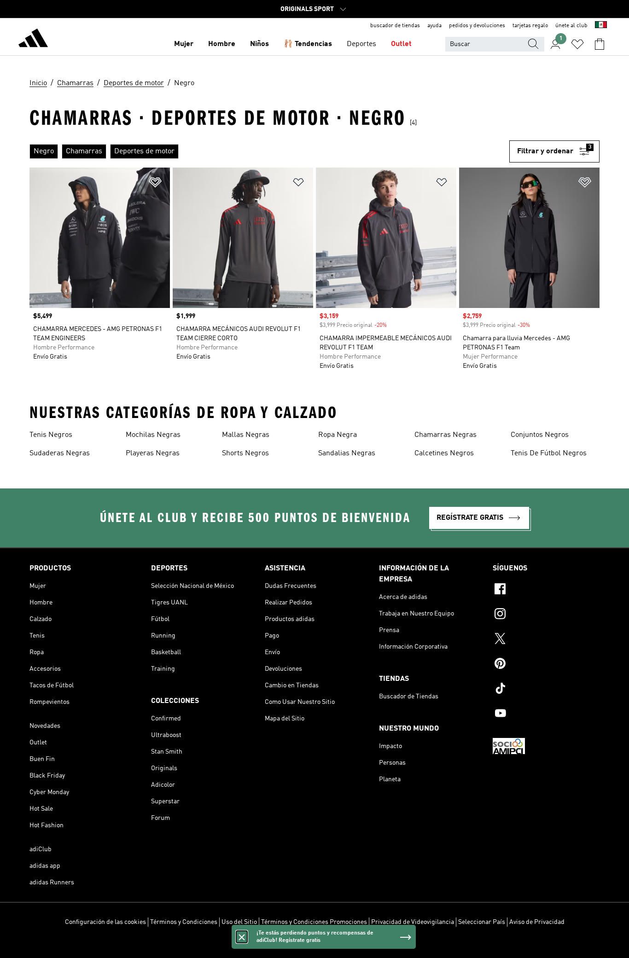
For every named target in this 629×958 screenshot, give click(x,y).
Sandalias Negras (346, 453)
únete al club (571, 26)
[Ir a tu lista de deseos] (577, 44)
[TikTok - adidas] (546, 689)
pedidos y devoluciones (477, 26)
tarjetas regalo (530, 26)
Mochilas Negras (153, 435)
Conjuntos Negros (540, 435)
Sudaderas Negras (59, 453)
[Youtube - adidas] (546, 714)
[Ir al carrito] (599, 44)
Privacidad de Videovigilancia (412, 922)
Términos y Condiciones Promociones (314, 922)
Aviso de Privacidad (537, 922)
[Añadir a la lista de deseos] (155, 184)
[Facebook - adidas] (546, 590)
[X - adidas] (546, 639)
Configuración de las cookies (105, 922)
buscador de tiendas (395, 26)
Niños (259, 44)
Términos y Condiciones (183, 922)
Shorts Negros (245, 453)
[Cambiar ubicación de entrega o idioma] (601, 25)
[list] (269, 151)
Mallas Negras (245, 435)
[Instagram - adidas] (546, 615)
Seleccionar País (481, 922)
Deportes (361, 44)
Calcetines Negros (444, 453)
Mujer (183, 44)
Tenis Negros (50, 435)
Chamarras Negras (445, 435)
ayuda (434, 26)
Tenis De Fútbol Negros (549, 453)
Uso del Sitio (239, 922)
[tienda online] (33, 40)
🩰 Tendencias (308, 44)
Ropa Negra (337, 435)
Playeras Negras (153, 453)
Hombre (221, 44)
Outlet (401, 44)
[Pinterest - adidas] (546, 664)
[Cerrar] (241, 937)
